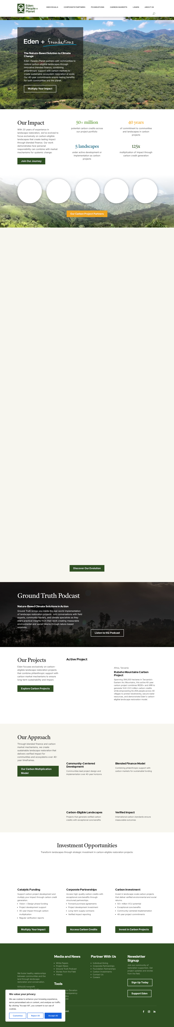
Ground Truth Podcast (66, 969)
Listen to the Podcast (107, 632)
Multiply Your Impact (40, 88)
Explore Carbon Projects (35, 688)
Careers (96, 977)
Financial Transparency (66, 993)
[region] (35, 1006)
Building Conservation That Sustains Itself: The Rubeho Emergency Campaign (69, 430)
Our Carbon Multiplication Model (36, 771)
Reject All (35, 1015)
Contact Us (98, 974)
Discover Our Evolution (87, 568)
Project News (62, 966)
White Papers (62, 963)
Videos (59, 974)
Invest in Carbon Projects (134, 929)
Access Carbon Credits (83, 929)
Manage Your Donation (66, 990)
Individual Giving (100, 963)
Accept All (53, 1015)
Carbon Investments (102, 971)
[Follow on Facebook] (143, 1011)
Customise (18, 1015)
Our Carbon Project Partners (87, 213)
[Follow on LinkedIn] (154, 1011)
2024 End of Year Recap (35, 537)
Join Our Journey (31, 161)
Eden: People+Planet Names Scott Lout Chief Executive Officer (59, 322)
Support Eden (139, 993)
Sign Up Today (139, 982)
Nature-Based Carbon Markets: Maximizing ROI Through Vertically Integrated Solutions (120, 608)
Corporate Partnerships (103, 966)
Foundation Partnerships (104, 969)
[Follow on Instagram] (149, 1011)
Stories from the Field (66, 971)
